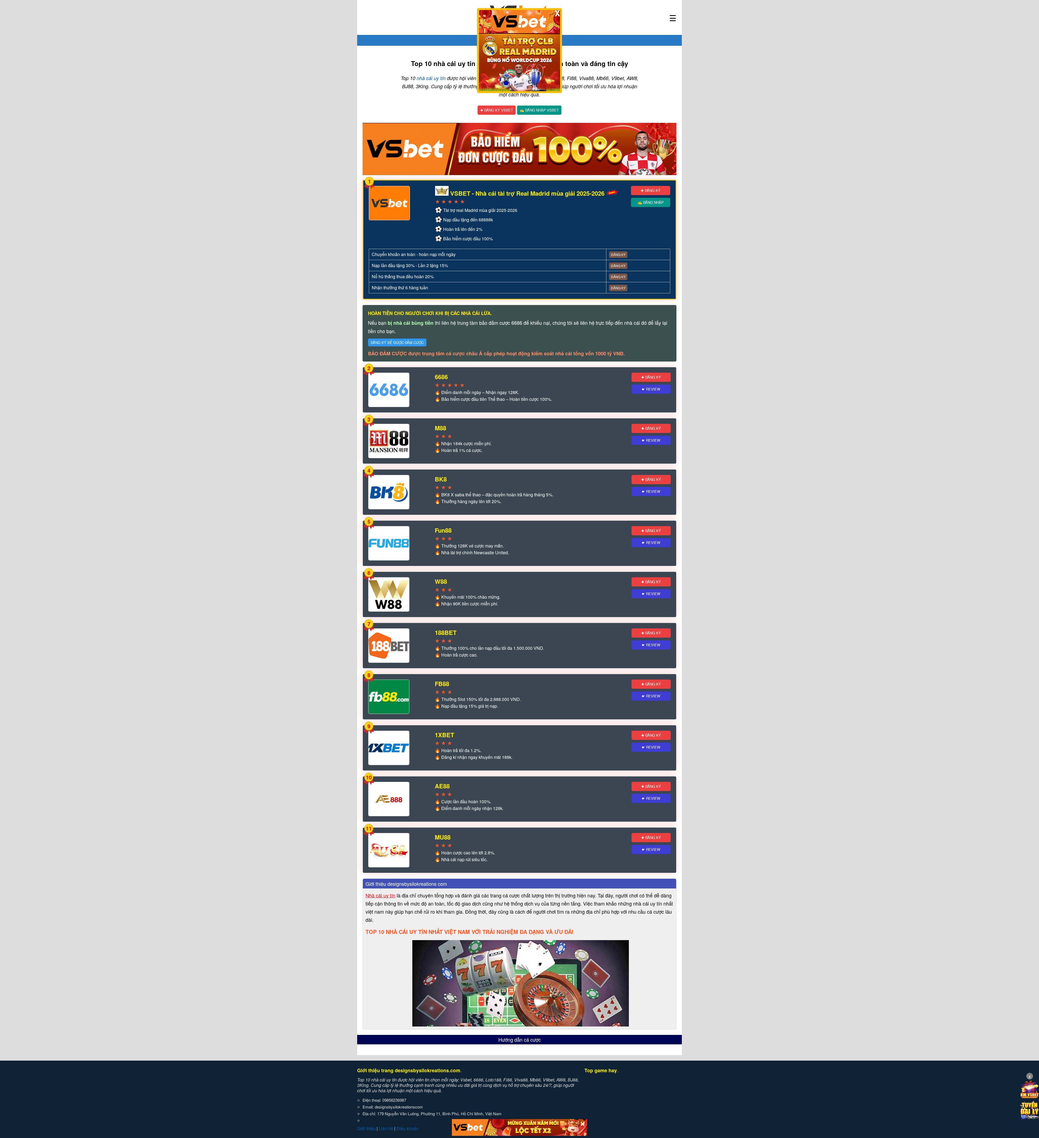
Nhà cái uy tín (380, 895)
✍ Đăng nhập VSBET (539, 110)
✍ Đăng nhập (651, 202)
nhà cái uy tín (431, 78)
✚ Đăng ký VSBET (496, 110)
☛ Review (651, 389)
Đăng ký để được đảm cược (397, 342)
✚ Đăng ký (650, 190)
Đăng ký (618, 254)
